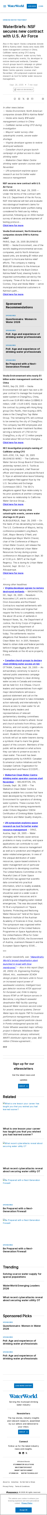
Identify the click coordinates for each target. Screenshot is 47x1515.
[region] (23, 1504)
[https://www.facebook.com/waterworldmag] (20, 1453)
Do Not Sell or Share (27, 1482)
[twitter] (23, 99)
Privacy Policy (8, 1486)
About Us (6, 1482)
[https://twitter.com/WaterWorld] (26, 1453)
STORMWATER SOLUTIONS (23, 1464)
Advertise (15, 1482)
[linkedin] (19, 99)
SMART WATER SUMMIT (23, 1470)
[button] (5, 6)
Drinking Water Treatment (15, 20)
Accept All (23, 1510)
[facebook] (15, 99)
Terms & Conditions (22, 1486)
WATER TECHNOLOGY (29, 1473)
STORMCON (13, 1473)
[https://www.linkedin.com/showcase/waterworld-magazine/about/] (23, 1453)
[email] (32, 99)
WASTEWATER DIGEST (23, 1467)
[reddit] (28, 99)
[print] (43, 99)
